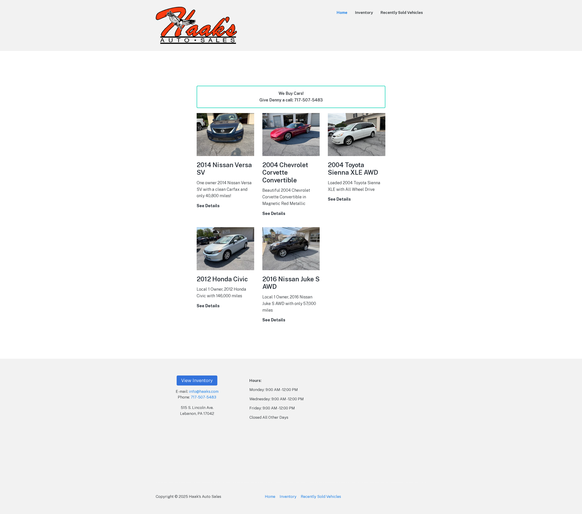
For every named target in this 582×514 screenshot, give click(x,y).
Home (342, 12)
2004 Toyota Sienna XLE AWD (353, 168)
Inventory (364, 12)
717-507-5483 (203, 397)
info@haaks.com (203, 391)
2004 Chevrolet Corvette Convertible (285, 172)
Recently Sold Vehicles (402, 12)
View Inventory (197, 380)
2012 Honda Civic (222, 279)
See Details (208, 206)
